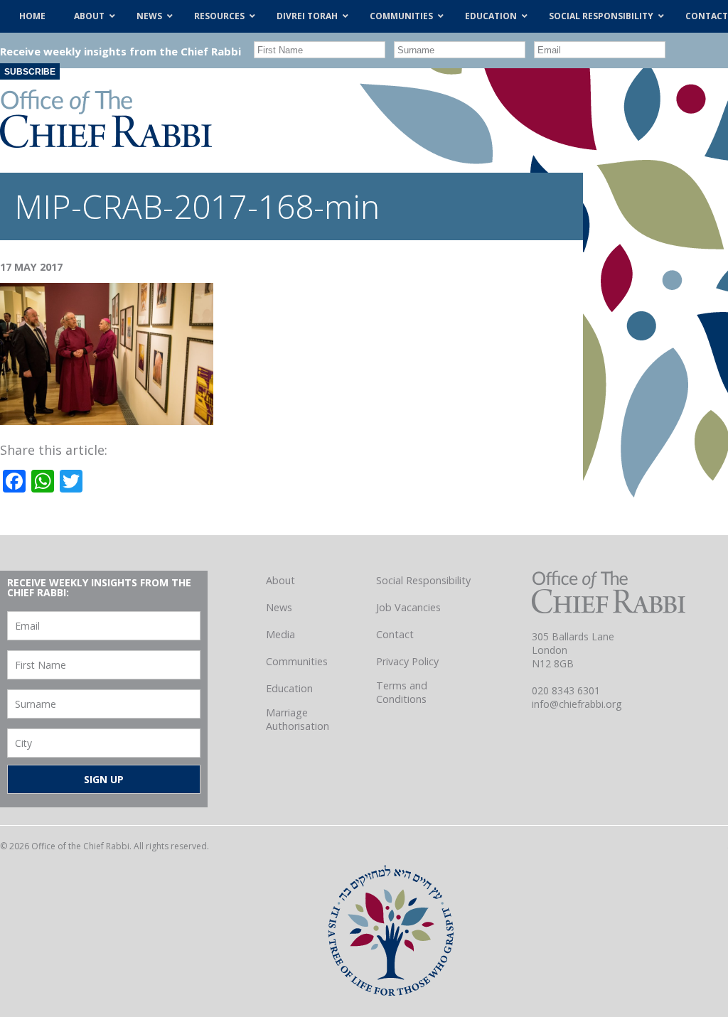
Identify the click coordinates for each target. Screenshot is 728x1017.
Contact (395, 634)
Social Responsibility (423, 580)
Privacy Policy (407, 661)
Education (289, 688)
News (279, 607)
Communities (297, 661)
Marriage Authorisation (297, 719)
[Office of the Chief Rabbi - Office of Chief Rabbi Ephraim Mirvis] (106, 142)
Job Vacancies (408, 607)
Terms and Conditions (401, 692)
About (280, 580)
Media (280, 634)
